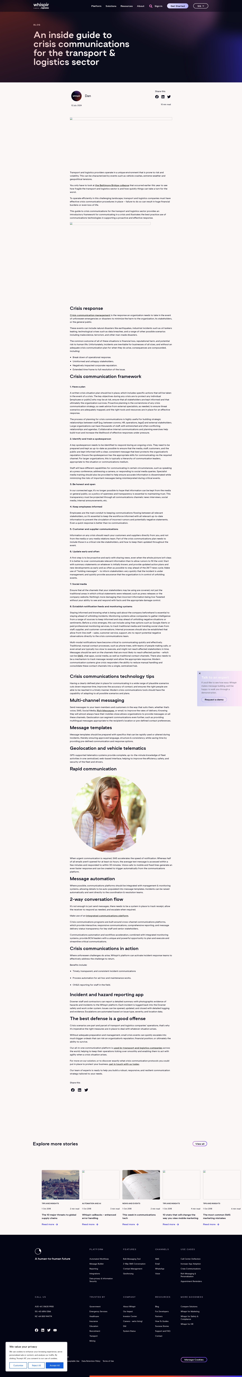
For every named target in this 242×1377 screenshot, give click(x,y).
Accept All (55, 1365)
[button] (150, 6)
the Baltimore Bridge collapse (112, 185)
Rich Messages (105, 710)
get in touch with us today (124, 1064)
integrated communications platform (107, 915)
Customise (18, 1365)
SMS (80, 655)
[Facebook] (36, 1330)
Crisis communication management (90, 315)
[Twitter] (49, 1330)
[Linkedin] (42, 1330)
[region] (36, 1356)
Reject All (36, 1365)
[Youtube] (55, 1330)
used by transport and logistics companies (138, 1047)
